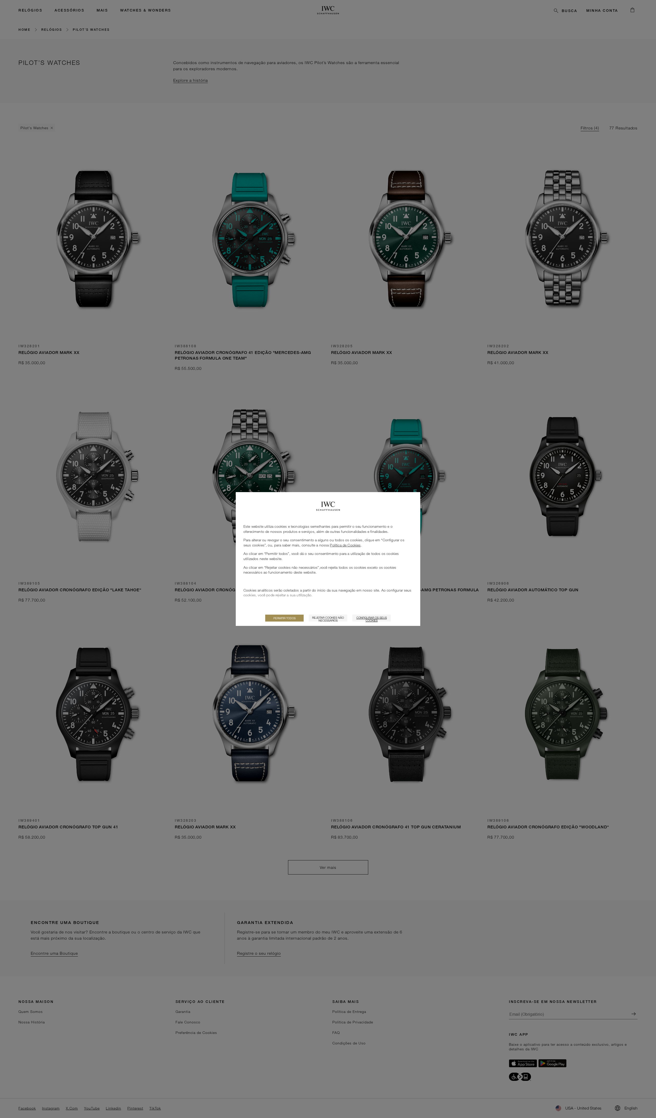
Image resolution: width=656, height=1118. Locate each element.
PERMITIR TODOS (284, 618)
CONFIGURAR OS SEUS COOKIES (371, 619)
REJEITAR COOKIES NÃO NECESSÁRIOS (328, 619)
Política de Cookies (345, 545)
